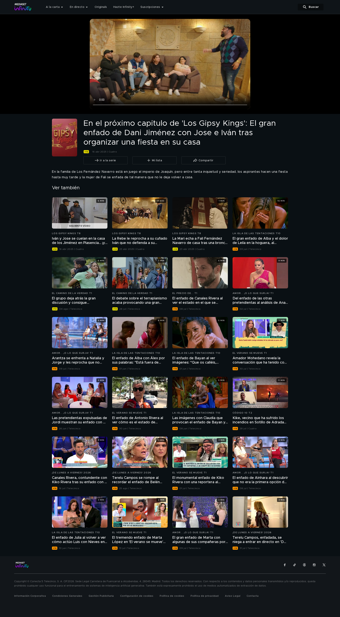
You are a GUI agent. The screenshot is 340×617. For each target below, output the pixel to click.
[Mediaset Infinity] (23, 7)
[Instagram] (314, 565)
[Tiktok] (294, 565)
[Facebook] (284, 565)
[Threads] (304, 565)
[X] (324, 565)
